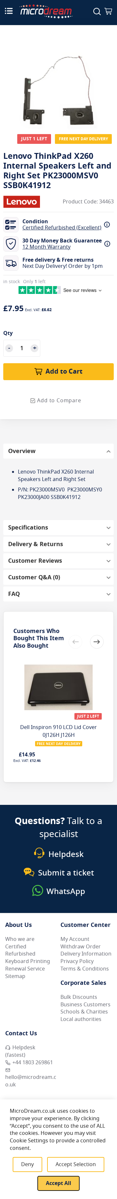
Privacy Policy (77, 961)
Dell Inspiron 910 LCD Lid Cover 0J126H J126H (58, 731)
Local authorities (80, 1019)
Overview (21, 451)
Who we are (19, 939)
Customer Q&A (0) (34, 577)
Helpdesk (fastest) (20, 1051)
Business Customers (85, 1005)
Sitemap (15, 976)
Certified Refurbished (20, 950)
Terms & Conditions (84, 969)
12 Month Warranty (46, 247)
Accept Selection (76, 1164)
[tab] (58, 451)
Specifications (28, 527)
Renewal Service (25, 969)
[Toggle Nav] (9, 11)
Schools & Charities (84, 1012)
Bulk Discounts (78, 997)
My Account (74, 939)
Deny (27, 1164)
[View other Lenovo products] (22, 201)
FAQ (14, 594)
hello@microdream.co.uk (30, 1081)
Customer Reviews (35, 561)
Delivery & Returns (35, 544)
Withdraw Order (80, 947)
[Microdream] (46, 11)
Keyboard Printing (27, 961)
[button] (97, 642)
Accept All (58, 1183)
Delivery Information (85, 954)
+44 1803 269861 (32, 1063)
